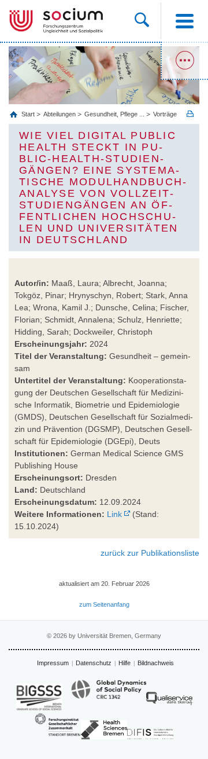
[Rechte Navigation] (184, 61)
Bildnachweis (156, 662)
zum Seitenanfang (104, 604)
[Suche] (148, 20)
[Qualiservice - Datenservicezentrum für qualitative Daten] (169, 701)
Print (190, 114)
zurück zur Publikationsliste (150, 553)
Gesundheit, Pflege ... (114, 114)
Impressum (53, 662)
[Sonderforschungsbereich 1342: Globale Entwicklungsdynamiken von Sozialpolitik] (108, 695)
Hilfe (124, 662)
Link (114, 514)
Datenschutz (94, 662)
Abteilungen (59, 114)
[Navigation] (184, 20)
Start (28, 114)
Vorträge (165, 114)
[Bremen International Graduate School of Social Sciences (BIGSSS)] (39, 697)
